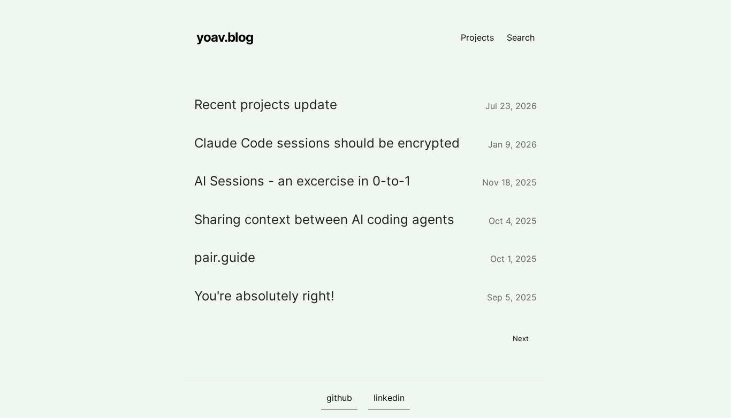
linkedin (389, 397)
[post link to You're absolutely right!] (365, 296)
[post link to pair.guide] (365, 257)
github (339, 397)
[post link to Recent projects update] (365, 104)
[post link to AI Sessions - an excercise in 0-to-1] (365, 181)
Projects (477, 37)
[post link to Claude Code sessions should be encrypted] (365, 143)
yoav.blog (224, 37)
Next (521, 338)
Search (521, 37)
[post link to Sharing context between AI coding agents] (365, 219)
